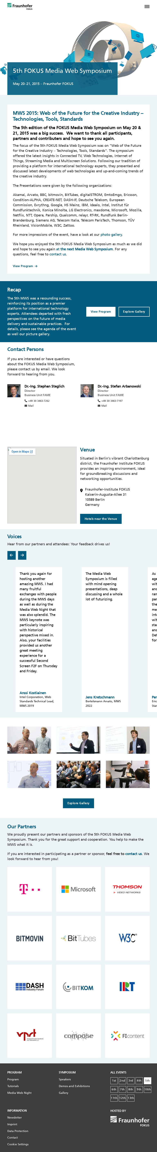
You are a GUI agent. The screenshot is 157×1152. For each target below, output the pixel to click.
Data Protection (17, 1131)
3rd (130, 1080)
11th (114, 1098)
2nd (122, 1080)
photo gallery (111, 235)
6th (114, 1089)
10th (147, 1089)
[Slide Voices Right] (22, 555)
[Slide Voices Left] (11, 555)
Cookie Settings (17, 1144)
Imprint (12, 1124)
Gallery (63, 1093)
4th (139, 1080)
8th (130, 1089)
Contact (12, 1137)
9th (139, 1089)
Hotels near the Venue (101, 519)
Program (13, 1079)
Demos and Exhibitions (74, 1086)
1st (114, 1080)
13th (131, 1098)
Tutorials (13, 1086)
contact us (57, 254)
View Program (23, 266)
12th (122, 1098)
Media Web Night (19, 1093)
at (84, 249)
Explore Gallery (134, 311)
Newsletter (14, 1117)
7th (122, 1089)
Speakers (65, 1079)
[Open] (149, 6)
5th (147, 1080)
